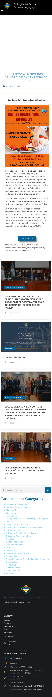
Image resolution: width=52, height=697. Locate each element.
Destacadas (9, 348)
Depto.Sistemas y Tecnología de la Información (27, 559)
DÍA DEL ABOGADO (15, 357)
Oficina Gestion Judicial (17, 524)
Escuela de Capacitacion (17, 553)
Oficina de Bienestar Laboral (19, 536)
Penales (9, 521)
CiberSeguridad (13, 567)
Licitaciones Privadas (15, 542)
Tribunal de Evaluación (16, 504)
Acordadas (11, 573)
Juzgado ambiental (15, 544)
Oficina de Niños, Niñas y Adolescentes (24, 527)
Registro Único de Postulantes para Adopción (27, 519)
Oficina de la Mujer (14, 530)
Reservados (11, 516)
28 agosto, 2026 (14, 312)
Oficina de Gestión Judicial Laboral (22, 533)
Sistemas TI (11, 510)
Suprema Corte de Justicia (14, 287)
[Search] (48, 490)
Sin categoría (12, 513)
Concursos (11, 565)
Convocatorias (12, 562)
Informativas (11, 550)
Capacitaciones (13, 570)
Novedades (11, 539)
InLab (8, 547)
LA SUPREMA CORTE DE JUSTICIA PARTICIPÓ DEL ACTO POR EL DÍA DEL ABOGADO (24, 470)
